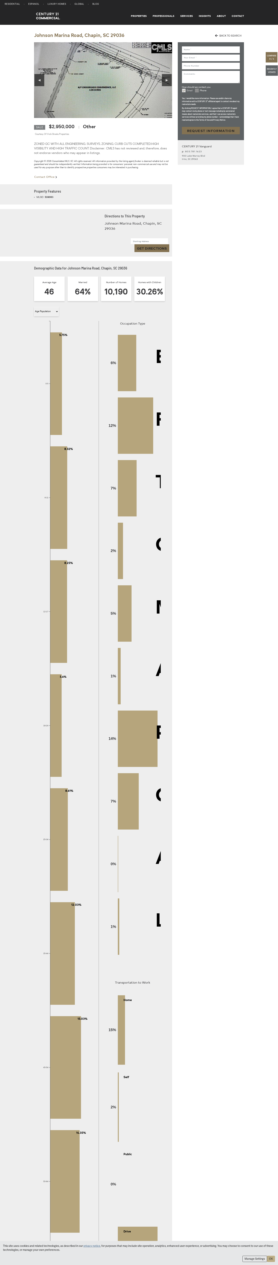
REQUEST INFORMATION (211, 130)
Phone (203, 91)
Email (190, 91)
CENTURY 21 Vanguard (197, 146)
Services (186, 15)
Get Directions (152, 248)
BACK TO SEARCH (230, 35)
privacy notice (91, 1246)
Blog (95, 4)
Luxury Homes (57, 4)
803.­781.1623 (193, 151)
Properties (139, 15)
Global (79, 4)
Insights (205, 15)
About (221, 15)
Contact (238, 15)
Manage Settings (255, 1258)
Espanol (33, 4)
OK (271, 1258)
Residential (12, 4)
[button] (272, 57)
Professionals (163, 15)
